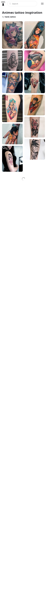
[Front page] (3, 3)
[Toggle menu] (42, 3)
